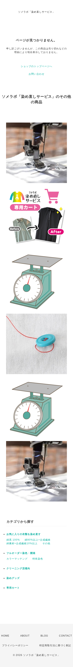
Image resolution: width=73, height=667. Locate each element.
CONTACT (65, 635)
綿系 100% (13, 539)
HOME (5, 635)
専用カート (13, 587)
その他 (46, 543)
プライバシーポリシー (15, 645)
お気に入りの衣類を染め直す (23, 534)
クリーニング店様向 (18, 568)
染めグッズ (13, 578)
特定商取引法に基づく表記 (55, 645)
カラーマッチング (17, 558)
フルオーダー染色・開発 (20, 553)
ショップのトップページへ (36, 66)
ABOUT (25, 635)
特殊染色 (37, 558)
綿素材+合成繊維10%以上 (22, 543)
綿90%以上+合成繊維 (37, 539)
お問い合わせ (36, 74)
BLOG (44, 635)
